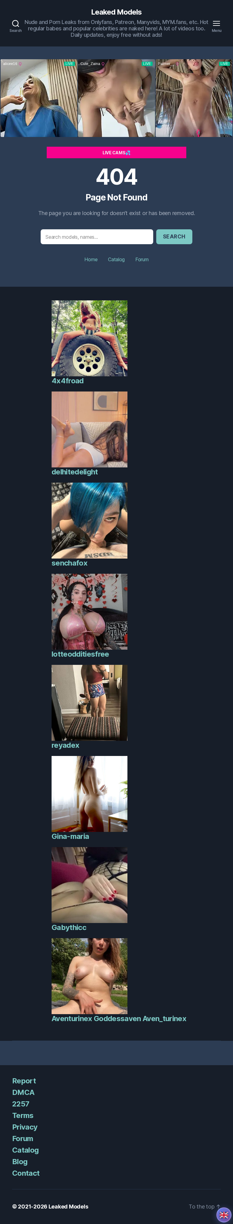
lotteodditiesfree (80, 654)
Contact (25, 1173)
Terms (23, 1115)
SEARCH (174, 237)
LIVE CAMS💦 (116, 152)
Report (24, 1080)
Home (90, 259)
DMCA (23, 1092)
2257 (20, 1103)
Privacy (24, 1127)
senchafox (69, 563)
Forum (142, 259)
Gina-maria (70, 836)
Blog (19, 1161)
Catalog (116, 259)
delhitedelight (75, 471)
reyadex (65, 745)
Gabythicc (69, 927)
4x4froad (68, 380)
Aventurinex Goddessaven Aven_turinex (119, 1018)
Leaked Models (116, 12)
